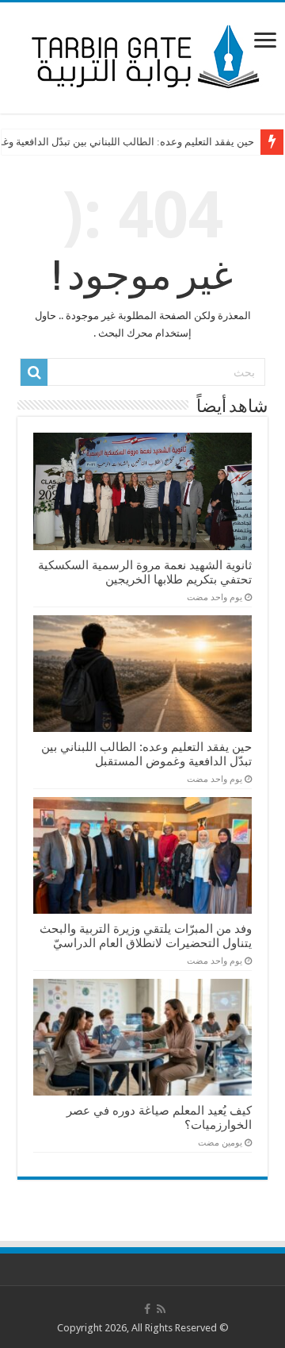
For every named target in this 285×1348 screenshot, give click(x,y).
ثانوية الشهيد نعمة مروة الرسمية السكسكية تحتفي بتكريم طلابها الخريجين (145, 572)
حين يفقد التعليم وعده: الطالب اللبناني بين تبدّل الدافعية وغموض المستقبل (146, 754)
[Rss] (161, 1309)
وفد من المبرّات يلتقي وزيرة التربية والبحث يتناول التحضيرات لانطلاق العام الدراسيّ (146, 936)
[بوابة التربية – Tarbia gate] (142, 55)
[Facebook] (147, 1309)
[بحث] (34, 372)
